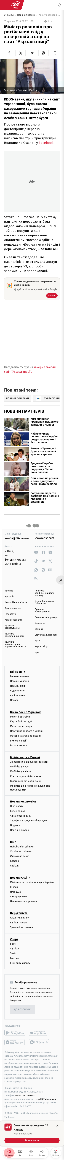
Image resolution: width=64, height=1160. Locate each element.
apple (39, 1033)
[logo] (15, 4)
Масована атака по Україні (25, 735)
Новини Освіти (20, 877)
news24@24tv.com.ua (16, 538)
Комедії (14, 860)
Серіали (14, 865)
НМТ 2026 (15, 891)
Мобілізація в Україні (25, 757)
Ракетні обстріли (20, 716)
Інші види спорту (20, 962)
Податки (15, 825)
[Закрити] (57, 1125)
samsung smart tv (39, 1042)
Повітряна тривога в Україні (26, 730)
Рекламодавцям (13, 620)
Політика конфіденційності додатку (44, 593)
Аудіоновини (17, 695)
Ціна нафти (16, 806)
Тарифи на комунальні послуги (28, 820)
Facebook (46, 143)
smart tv (14, 1042)
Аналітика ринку (19, 917)
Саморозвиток (18, 896)
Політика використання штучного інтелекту (15, 644)
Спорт (14, 939)
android (14, 1033)
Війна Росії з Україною (25, 712)
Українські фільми (20, 851)
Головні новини (19, 676)
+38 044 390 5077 (44, 538)
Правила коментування (42, 610)
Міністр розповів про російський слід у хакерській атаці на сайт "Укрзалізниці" (49, 15)
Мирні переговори (21, 726)
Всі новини (17, 671)
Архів (37, 641)
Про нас (8, 591)
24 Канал (9, 15)
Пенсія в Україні (19, 830)
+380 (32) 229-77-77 (25, 1095)
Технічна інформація (46, 617)
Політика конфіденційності (14, 635)
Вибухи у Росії (18, 740)
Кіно (13, 842)
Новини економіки (23, 801)
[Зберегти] (55, 53)
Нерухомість (19, 913)
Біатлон (14, 958)
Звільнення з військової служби (29, 761)
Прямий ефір (18, 685)
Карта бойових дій (21, 721)
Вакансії (39, 629)
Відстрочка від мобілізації (25, 780)
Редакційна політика (15, 602)
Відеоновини (17, 690)
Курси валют (17, 810)
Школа (14, 886)
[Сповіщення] (59, 5)
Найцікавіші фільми (22, 846)
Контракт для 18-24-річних (25, 776)
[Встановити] (32, 1133)
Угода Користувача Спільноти (45, 602)
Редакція (9, 597)
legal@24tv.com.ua (46, 1099)
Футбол (14, 948)
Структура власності (46, 635)
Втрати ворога (18, 745)
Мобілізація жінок (20, 771)
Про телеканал (12, 608)
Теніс (13, 953)
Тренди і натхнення (21, 927)
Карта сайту (41, 646)
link (36, 552)
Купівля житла (18, 922)
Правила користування (12, 627)
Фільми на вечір (19, 856)
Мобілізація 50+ (19, 766)
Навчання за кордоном (23, 901)
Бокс (12, 943)
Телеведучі (10, 614)
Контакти (40, 623)
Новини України (26, 15)
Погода (14, 700)
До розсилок (22, 1009)
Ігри (37, 652)
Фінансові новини (20, 815)
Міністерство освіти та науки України (32, 882)
